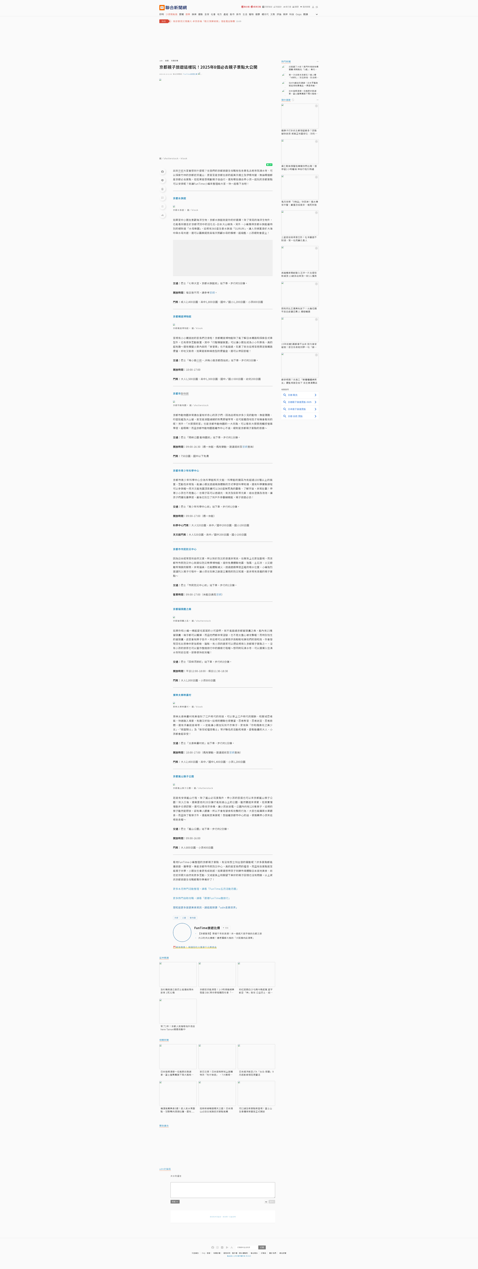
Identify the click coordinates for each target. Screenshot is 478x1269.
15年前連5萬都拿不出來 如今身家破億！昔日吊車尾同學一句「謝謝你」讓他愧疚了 (299, 345)
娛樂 (194, 14)
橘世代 (265, 14)
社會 (213, 14)
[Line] (162, 180)
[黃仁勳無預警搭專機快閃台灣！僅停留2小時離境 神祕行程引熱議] (300, 151)
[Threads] (162, 189)
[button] (313, 7)
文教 (272, 14)
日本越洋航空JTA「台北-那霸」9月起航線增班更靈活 (256, 1073)
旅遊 (167, 61)
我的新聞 (306, 7)
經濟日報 (257, 7)
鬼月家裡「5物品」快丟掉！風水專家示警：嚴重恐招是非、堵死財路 (299, 203)
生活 (245, 14)
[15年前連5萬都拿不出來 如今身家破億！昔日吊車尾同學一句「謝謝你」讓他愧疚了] (300, 329)
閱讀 (305, 14)
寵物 (251, 14)
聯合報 (247, 7)
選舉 (187, 14)
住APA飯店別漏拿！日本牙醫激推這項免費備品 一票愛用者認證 (303, 84)
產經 (226, 14)
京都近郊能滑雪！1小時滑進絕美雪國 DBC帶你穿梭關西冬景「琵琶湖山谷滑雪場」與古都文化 (217, 991)
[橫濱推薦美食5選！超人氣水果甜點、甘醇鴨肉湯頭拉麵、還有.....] (178, 1093)
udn (161, 61)
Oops (299, 14)
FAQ (203, 1253)
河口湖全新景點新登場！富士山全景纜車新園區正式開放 (255, 1110)
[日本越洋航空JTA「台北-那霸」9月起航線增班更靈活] (256, 1056)
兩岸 (285, 14)
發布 (272, 1201)
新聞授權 (216, 1253)
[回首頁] (176, 7)
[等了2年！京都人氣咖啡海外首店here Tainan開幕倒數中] (178, 1011)
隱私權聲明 (243, 1253)
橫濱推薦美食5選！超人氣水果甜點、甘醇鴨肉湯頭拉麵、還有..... (178, 1110)
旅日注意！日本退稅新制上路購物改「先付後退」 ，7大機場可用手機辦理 (216, 1073)
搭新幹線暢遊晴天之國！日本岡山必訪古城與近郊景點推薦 (216, 1110)
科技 (291, 14)
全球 (207, 14)
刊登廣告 (195, 1253)
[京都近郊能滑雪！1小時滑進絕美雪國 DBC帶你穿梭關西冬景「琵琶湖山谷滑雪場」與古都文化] (217, 974)
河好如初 (268, 7)
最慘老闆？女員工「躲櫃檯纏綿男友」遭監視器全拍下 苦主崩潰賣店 (299, 381)
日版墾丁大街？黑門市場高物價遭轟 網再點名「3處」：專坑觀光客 (303, 68)
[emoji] (266, 1201)
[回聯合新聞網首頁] (162, 7)
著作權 (234, 1253)
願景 (297, 7)
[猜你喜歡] (318, 100)
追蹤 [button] (227, 928)
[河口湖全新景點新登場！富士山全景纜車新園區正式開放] (256, 1093)
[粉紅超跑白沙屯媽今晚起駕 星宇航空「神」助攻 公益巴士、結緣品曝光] (256, 974)
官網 (212, 292)
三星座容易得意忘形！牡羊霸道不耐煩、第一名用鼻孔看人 (299, 239)
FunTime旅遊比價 (190, 74)
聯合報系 (254, 1253)
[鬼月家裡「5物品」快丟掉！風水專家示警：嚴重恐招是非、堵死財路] (300, 187)
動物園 (193, 917)
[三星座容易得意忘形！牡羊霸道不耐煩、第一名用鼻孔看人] (300, 222)
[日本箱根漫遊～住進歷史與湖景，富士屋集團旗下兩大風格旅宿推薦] (178, 1056)
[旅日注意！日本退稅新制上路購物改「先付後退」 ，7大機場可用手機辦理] (217, 1056)
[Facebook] (162, 171)
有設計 (279, 7)
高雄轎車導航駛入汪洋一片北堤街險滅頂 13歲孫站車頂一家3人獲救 (299, 274)
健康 (257, 14)
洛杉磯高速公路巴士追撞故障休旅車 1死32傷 (177, 991)
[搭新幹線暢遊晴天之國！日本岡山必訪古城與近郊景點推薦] (217, 1093)
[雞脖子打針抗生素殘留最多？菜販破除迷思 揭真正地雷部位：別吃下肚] (300, 116)
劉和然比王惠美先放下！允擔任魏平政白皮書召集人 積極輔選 (299, 310)
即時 (161, 14)
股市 (232, 14)
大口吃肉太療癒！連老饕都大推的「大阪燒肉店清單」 (226, 937)
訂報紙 (263, 1253)
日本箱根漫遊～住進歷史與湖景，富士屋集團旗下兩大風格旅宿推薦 (177, 1073)
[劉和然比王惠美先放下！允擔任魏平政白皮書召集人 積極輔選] (300, 294)
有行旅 (288, 7)
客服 (208, 1253)
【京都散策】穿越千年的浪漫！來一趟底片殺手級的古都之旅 (230, 933)
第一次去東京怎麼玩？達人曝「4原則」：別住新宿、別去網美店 (304, 76)
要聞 (181, 14)
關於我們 (272, 1253)
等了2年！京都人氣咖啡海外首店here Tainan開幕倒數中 (178, 1028)
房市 (238, 14)
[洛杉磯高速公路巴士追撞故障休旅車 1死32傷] (178, 974)
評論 (279, 14)
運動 (200, 14)
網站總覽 (282, 1253)
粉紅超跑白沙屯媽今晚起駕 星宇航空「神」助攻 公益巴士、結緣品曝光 (256, 991)
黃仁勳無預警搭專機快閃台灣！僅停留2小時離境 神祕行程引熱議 (299, 167)
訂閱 (262, 1247)
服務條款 (227, 1253)
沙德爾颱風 (172, 14)
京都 (176, 917)
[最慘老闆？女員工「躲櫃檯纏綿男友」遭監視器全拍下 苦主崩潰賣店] (300, 365)
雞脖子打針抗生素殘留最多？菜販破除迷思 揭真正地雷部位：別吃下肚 (299, 132)
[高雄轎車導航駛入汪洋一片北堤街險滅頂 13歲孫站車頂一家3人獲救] (300, 258)
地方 (219, 14)
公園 (184, 917)
